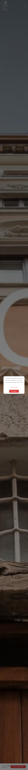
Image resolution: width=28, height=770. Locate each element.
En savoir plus (14, 387)
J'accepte (14, 391)
